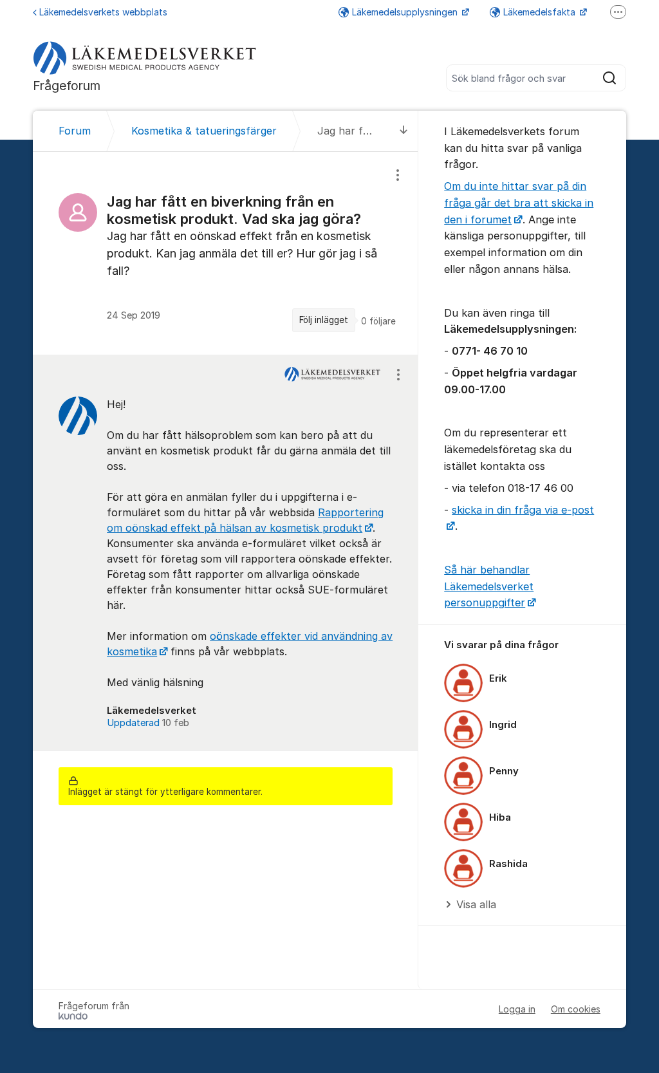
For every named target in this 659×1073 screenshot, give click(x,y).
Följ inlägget (323, 320)
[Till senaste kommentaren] (404, 131)
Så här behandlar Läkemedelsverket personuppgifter (489, 586)
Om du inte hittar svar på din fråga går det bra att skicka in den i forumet (518, 202)
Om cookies (575, 1008)
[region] (225, 253)
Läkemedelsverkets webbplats (103, 11)
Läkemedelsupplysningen (406, 11)
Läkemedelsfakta (540, 11)
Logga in (517, 1008)
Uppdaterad (148, 723)
